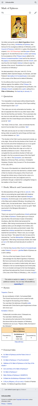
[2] (9, 121)
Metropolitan (20, 237)
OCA (28, 378)
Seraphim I (14, 250)
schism (26, 54)
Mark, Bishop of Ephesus (11, 375)
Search (35, 2)
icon (4, 242)
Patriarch (8, 250)
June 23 (27, 192)
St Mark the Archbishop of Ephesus (14, 378)
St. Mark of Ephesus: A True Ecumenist (15, 360)
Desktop (9, 404)
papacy (6, 61)
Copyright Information (22, 399)
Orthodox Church (6, 89)
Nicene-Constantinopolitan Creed (11, 58)
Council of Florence (7, 49)
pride (29, 303)
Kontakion (4, 311)
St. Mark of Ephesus (9, 372)
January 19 (28, 91)
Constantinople (6, 210)
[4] (17, 135)
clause (21, 56)
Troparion (4, 292)
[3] (26, 127)
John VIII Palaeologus (14, 51)
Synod (14, 248)
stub (22, 279)
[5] (34, 272)
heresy (34, 54)
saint (24, 89)
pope (27, 51)
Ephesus (27, 44)
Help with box (19, 342)
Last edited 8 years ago (12, 389)
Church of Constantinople (28, 248)
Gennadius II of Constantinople (17, 76)
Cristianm (23, 389)
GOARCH (24, 375)
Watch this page (30, 13)
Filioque (26, 84)
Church (31, 61)
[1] (16, 106)
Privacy (3, 404)
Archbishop (19, 44)
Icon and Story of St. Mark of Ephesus (15, 369)
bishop (20, 63)
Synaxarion (17, 158)
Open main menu (2, 2)
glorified (21, 250)
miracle (27, 214)
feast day (20, 91)
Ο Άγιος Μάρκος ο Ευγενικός (13, 381)
